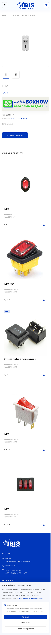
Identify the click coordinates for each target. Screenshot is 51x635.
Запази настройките (25, 629)
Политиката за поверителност (30, 598)
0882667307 (10, 566)
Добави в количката (15, 135)
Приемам (25, 617)
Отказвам (25, 623)
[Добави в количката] (44, 225)
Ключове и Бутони (19, 15)
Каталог (5, 15)
